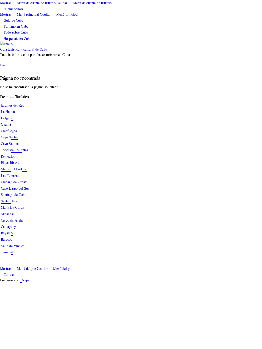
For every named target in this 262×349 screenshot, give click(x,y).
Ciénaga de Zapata (14, 181)
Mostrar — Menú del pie (18, 268)
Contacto (10, 274)
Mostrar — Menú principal (19, 14)
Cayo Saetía (9, 137)
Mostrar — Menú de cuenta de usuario (28, 2)
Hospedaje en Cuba (17, 38)
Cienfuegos (9, 130)
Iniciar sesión (13, 8)
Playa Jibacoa (10, 162)
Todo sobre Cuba (16, 32)
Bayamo (7, 232)
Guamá (6, 124)
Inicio (4, 65)
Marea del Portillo (14, 169)
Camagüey (8, 226)
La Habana (8, 111)
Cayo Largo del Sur (15, 188)
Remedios (8, 156)
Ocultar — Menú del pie (54, 268)
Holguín (7, 117)
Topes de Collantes (14, 149)
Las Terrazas (10, 175)
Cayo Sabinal (10, 143)
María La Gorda (12, 207)
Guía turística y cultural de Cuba (23, 49)
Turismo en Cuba (16, 26)
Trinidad (7, 252)
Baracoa (6, 239)
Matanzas (7, 213)
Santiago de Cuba (13, 194)
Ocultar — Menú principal (59, 14)
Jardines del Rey (12, 105)
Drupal (25, 279)
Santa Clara (9, 201)
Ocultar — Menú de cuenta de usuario (84, 2)
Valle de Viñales (12, 245)
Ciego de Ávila (12, 220)
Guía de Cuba (13, 20)
